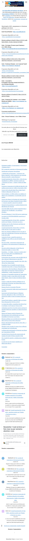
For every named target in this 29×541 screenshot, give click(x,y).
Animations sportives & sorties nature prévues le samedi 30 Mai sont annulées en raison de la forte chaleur (14, 309)
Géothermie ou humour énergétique (11, 171)
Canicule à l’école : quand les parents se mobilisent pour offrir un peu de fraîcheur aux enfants (13, 238)
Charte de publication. (8, 17)
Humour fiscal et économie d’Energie (11, 287)
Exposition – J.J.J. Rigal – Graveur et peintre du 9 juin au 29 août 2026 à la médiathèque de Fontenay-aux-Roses (14, 253)
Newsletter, (5, 19)
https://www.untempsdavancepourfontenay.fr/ (15, 48)
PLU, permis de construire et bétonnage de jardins (14, 169)
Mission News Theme (10, 539)
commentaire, (17, 19)
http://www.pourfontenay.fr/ (10, 86)
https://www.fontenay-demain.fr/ (11, 65)
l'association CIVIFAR (8, 14)
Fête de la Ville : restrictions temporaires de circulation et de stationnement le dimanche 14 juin (14, 244)
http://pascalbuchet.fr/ (19, 31)
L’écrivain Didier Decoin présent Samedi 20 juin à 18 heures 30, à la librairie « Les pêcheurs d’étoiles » (14, 210)
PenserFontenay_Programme (9, 121)
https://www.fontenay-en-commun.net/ (13, 108)
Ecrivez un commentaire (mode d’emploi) (14, 526)
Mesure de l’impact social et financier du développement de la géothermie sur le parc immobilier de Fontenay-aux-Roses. (13, 315)
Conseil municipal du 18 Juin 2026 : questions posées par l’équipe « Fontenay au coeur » (15, 412)
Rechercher (4, 160)
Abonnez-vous (22, 135)
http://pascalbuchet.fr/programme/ (11, 37)
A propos (7, 15)
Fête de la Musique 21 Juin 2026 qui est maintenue (14, 214)
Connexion (4, 347)
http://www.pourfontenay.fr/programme (12, 91)
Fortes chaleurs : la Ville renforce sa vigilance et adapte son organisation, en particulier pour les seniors (14, 195)
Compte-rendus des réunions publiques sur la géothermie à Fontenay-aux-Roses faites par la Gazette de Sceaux (13, 283)
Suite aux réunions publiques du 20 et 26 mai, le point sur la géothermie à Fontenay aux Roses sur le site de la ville (14, 233)
